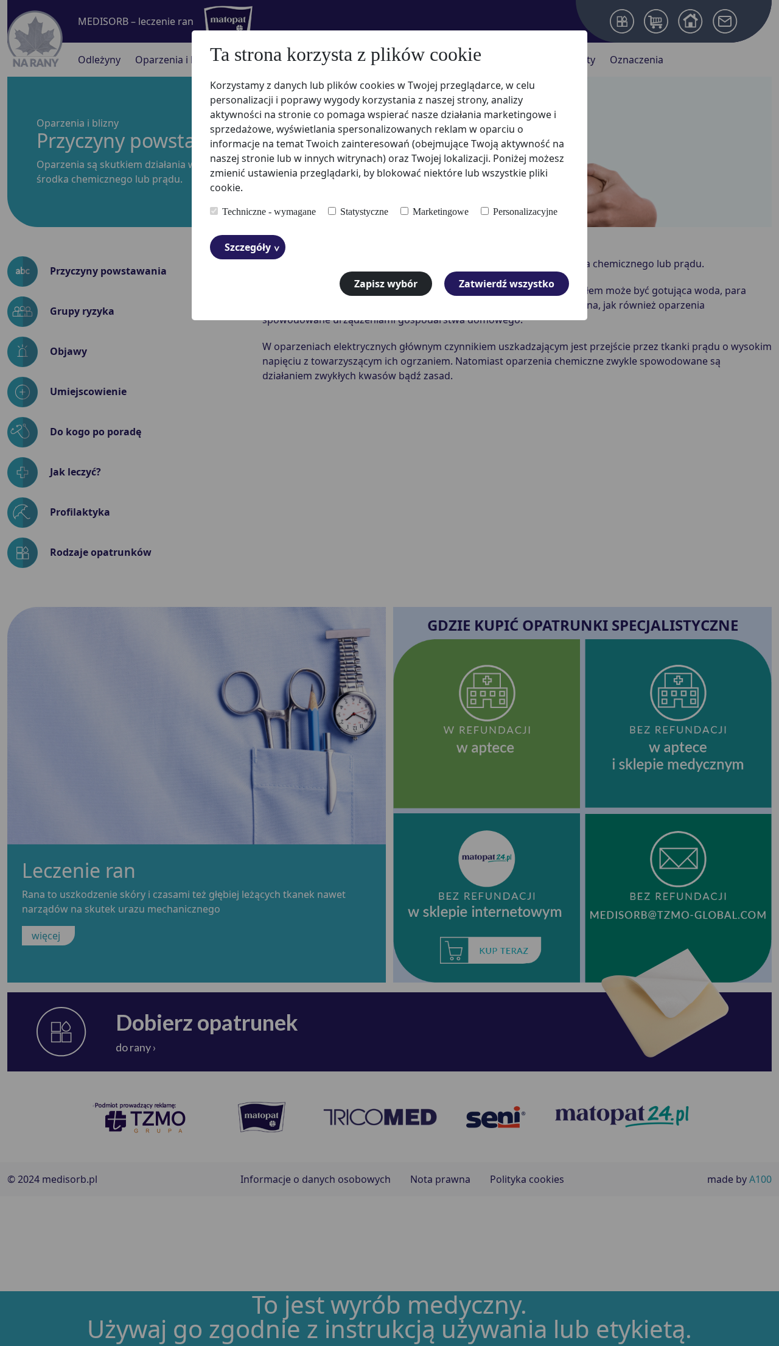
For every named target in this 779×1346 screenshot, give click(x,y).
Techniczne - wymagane (269, 212)
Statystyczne (364, 212)
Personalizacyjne (525, 212)
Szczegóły (248, 247)
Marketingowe (441, 212)
